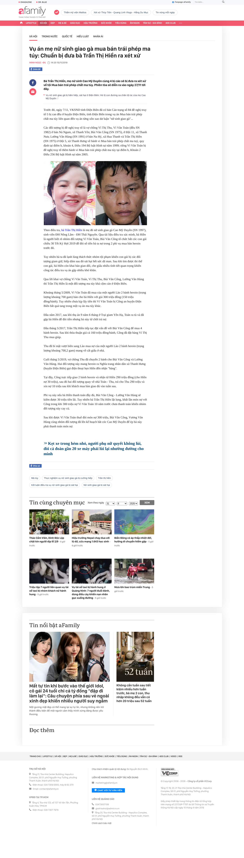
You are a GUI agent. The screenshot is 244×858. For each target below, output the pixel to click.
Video (173, 756)
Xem (147, 502)
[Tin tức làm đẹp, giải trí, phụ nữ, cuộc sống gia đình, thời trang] (32, 12)
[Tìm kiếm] (223, 2)
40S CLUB (171, 23)
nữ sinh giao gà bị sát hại (97, 485)
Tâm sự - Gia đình (152, 23)
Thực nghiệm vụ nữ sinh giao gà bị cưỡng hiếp (68, 478)
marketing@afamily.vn (107, 783)
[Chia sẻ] (32, 82)
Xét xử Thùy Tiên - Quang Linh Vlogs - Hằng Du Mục (121, 12)
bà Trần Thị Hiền (71, 230)
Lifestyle (31, 23)
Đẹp (53, 23)
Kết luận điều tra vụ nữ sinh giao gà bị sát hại (54, 485)
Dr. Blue (42, 2)
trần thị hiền (104, 478)
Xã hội (43, 23)
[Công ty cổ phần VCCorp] (170, 772)
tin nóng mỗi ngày (165, 12)
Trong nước (50, 36)
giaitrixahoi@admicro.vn (107, 808)
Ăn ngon (135, 23)
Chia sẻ (37, 69)
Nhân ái (98, 36)
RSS (180, 756)
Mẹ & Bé (62, 23)
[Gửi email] (32, 91)
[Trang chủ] (21, 23)
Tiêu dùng (120, 23)
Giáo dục (75, 23)
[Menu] (180, 23)
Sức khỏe (106, 23)
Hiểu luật (83, 36)
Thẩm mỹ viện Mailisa (75, 12)
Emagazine (26, 2)
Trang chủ (35, 756)
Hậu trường (90, 23)
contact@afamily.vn (49, 789)
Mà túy (34, 478)
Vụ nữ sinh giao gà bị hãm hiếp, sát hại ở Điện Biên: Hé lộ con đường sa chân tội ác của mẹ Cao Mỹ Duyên (96, 97)
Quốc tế (67, 36)
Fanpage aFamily (183, 2)
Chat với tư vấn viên (110, 790)
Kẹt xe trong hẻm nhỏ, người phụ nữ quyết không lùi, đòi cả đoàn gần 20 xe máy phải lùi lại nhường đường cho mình (94, 448)
